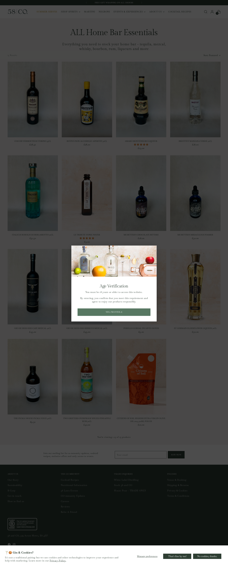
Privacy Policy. (58, 560)
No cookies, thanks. (207, 556)
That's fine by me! (177, 556)
